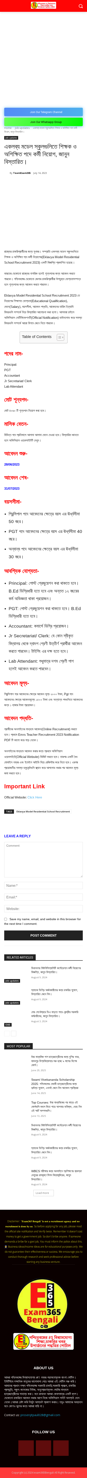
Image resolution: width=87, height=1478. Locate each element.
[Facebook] (22, 184)
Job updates (22, 128)
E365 (7, 1024)
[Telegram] (51, 184)
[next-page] (13, 1033)
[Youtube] (61, 1448)
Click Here (34, 797)
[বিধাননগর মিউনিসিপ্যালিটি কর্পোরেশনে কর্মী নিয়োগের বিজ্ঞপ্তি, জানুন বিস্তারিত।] (16, 974)
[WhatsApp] (41, 184)
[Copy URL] (60, 184)
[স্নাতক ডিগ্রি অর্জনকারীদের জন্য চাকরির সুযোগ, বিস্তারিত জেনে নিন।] (16, 996)
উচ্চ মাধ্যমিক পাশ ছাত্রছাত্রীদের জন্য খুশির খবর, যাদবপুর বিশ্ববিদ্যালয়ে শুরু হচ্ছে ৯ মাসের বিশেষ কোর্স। (55, 1061)
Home (8, 128)
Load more (42, 1193)
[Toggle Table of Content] (58, 337)
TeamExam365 (22, 172)
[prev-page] (7, 1033)
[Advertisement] (43, 57)
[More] (70, 184)
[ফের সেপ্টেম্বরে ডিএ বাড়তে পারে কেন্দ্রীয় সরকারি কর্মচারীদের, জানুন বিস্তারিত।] (16, 1018)
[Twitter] (31, 184)
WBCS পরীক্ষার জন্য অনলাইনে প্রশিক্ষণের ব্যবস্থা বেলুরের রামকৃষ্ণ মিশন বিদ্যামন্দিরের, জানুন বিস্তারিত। (56, 1175)
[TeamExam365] (7, 173)
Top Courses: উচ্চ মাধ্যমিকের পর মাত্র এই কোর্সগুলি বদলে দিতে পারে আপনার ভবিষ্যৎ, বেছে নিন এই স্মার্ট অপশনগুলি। (56, 1106)
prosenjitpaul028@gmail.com (40, 1415)
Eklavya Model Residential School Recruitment (43, 811)
